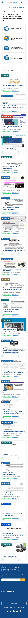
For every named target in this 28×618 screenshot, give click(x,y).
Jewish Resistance (8, 148)
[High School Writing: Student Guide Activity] (14, 538)
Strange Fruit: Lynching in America (13, 434)
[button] (25, 2)
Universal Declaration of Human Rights (14, 250)
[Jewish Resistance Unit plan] (14, 144)
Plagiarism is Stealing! (9, 209)
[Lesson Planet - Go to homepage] (10, 2)
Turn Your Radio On (8, 495)
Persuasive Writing (8, 168)
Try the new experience (18, 7)
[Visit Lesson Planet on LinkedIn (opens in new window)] (14, 611)
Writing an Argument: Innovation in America (13, 290)
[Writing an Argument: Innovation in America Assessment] (14, 293)
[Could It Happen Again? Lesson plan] (14, 477)
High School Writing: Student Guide (13, 535)
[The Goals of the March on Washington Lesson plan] (14, 228)
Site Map (6, 607)
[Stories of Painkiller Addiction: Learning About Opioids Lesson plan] (14, 273)
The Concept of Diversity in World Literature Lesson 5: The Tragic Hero (13, 371)
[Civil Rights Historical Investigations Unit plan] (14, 334)
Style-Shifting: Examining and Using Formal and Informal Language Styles (13, 412)
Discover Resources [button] (8, 591)
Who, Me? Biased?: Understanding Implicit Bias (12, 127)
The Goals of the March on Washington (14, 230)
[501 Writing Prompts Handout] (14, 517)
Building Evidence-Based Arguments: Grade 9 (13, 86)
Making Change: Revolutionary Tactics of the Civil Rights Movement (14, 351)
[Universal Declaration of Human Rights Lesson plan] (14, 252)
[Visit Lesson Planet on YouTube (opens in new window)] (17, 611)
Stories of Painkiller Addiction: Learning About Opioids (14, 269)
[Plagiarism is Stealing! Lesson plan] (14, 211)
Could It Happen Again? (9, 474)
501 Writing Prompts (8, 515)
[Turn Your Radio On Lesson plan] (14, 497)
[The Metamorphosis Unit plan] (14, 307)
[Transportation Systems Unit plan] (14, 558)
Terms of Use (21, 607)
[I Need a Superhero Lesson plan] (14, 395)
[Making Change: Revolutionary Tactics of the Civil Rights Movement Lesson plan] (14, 354)
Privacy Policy (13, 607)
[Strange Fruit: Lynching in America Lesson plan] (14, 436)
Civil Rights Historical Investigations (13, 332)
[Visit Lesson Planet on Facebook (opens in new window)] (7, 611)
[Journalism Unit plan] (14, 456)
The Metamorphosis (8, 311)
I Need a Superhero (8, 393)
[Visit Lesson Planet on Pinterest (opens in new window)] (20, 611)
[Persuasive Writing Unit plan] (14, 171)
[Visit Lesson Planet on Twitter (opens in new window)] (10, 611)
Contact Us (14, 603)
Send (22, 579)
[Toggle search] (21, 2)
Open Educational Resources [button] (11, 586)
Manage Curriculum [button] (8, 597)
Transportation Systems (9, 556)
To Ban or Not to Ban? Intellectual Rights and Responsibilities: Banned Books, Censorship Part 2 (13, 107)
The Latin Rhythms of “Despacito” (12, 189)
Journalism (6, 454)
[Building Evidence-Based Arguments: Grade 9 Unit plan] (14, 89)
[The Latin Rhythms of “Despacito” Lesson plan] (14, 191)
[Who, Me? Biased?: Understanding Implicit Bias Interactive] (14, 120)
